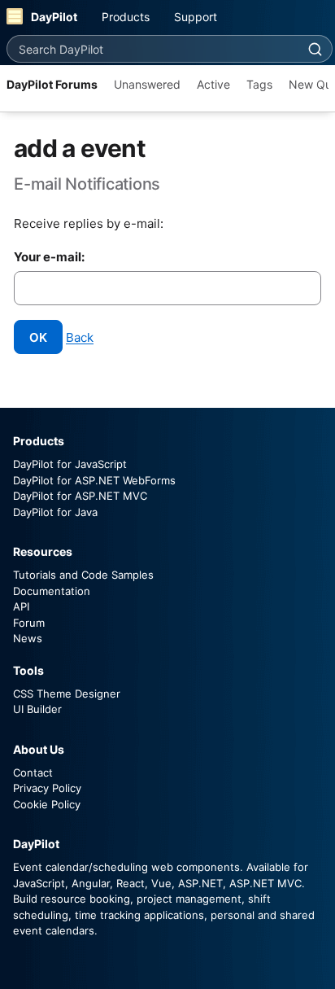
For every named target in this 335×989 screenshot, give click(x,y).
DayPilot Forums (52, 84)
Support (195, 17)
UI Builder (37, 708)
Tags (259, 84)
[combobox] (152, 49)
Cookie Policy (46, 804)
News (27, 638)
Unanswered (147, 84)
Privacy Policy (47, 787)
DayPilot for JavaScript (70, 463)
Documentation (51, 590)
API (21, 606)
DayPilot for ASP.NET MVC (80, 495)
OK (38, 337)
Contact (33, 772)
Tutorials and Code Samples (83, 574)
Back (80, 337)
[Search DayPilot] (315, 49)
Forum (29, 622)
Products (126, 17)
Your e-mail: (49, 257)
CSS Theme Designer (66, 693)
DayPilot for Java (55, 512)
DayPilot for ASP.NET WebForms (94, 480)
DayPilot (54, 17)
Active (213, 84)
